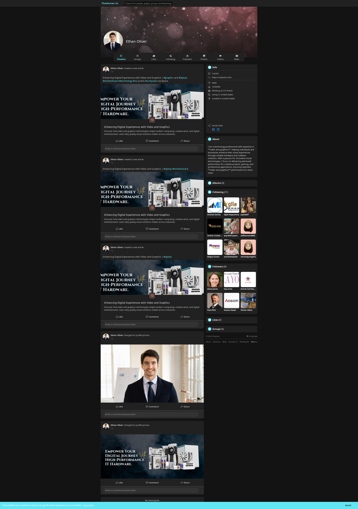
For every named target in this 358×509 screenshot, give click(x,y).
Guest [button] (253, 3)
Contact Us (233, 342)
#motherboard (111, 80)
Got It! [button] (348, 505)
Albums (216, 183)
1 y (112, 71)
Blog (224, 342)
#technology (125, 80)
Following (217, 192)
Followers (217, 266)
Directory (217, 342)
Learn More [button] (88, 505)
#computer (151, 80)
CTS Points (228, 90)
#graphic (168, 77)
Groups (216, 329)
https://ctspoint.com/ (222, 77)
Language (253, 336)
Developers (244, 342)
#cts (135, 80)
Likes (215, 320)
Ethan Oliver (136, 41)
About (208, 342)
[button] (148, 3)
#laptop (183, 77)
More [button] (253, 341)
